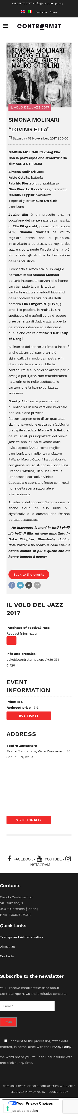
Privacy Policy (60, 1047)
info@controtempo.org (49, 3)
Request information (22, 633)
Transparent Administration (21, 937)
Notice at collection (21, 1110)
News (53, 12)
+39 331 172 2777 (22, 3)
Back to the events (28, 574)
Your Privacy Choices (35, 1103)
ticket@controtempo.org (25, 659)
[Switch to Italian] (28, 12)
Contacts (41, 12)
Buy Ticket (29, 715)
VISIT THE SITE (29, 820)
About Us (7, 947)
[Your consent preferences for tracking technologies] (7, 1108)
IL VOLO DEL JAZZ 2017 (29, 107)
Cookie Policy (58, 1091)
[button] (11, 585)
